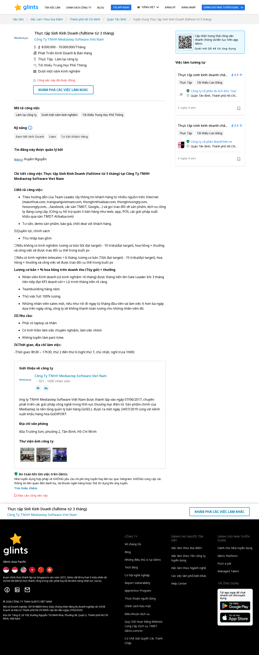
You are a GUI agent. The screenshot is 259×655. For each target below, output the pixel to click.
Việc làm (18, 19)
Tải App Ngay (121, 7)
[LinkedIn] (17, 590)
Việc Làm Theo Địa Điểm (46, 19)
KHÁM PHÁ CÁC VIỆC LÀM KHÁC (63, 90)
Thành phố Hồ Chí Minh (85, 19)
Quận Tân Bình (116, 19)
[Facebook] (7, 590)
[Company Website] (38, 388)
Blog (100, 7)
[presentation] (26, 7)
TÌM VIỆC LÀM (52, 7)
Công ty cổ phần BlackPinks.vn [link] (211, 142)
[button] (188, 90)
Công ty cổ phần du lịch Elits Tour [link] (214, 91)
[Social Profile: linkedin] (46, 388)
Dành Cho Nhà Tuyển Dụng (221, 7)
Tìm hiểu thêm (25, 488)
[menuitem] (148, 7)
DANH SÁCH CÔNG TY (78, 7)
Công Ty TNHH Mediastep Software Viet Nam (69, 39)
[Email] (27, 590)
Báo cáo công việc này (33, 495)
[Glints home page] (26, 7)
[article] (210, 91)
